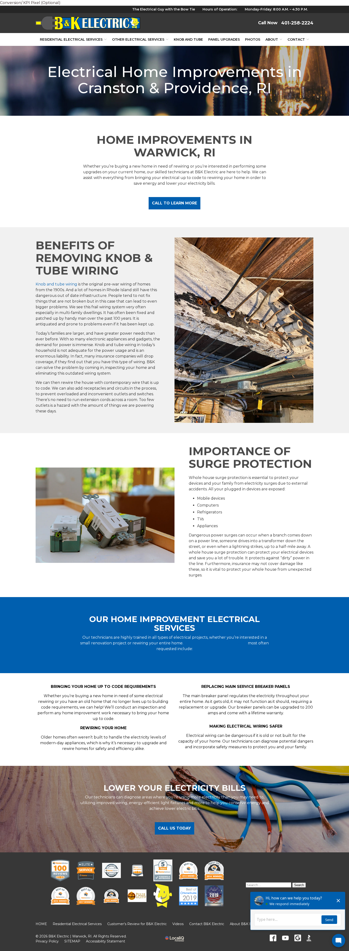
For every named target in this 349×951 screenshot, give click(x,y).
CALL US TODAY (174, 828)
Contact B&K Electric (206, 924)
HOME (41, 924)
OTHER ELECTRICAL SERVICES (138, 39)
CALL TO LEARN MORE (174, 203)
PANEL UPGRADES (224, 39)
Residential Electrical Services (71, 39)
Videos (178, 924)
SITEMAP (72, 941)
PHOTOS (252, 39)
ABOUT (271, 39)
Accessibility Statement (105, 941)
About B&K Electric (246, 924)
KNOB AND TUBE (188, 39)
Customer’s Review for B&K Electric (137, 924)
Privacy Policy (47, 941)
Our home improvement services (215, 643)
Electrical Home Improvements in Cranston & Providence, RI (174, 80)
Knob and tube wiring (56, 284)
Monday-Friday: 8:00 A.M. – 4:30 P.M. (276, 9)
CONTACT (296, 39)
